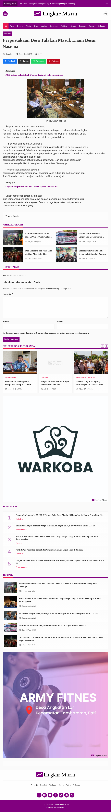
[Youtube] (50, 795)
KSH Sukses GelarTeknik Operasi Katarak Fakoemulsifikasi (34, 75)
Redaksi (43, 785)
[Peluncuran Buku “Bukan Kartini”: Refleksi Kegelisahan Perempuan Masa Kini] (20, 362)
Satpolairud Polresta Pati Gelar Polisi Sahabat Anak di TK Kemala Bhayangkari (92, 253)
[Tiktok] (61, 795)
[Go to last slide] (102, 346)
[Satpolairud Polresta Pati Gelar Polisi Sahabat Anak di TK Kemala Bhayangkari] (66, 254)
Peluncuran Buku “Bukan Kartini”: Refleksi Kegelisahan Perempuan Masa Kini (19, 384)
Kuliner (92, 26)
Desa (36, 26)
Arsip (12, 26)
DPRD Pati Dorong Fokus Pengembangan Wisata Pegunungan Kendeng (47, 3)
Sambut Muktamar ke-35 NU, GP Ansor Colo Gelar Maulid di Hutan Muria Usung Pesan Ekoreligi (59, 515)
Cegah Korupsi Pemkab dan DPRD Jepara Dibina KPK (31, 186)
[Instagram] (44, 795)
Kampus (82, 26)
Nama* (6, 322)
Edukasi (44, 26)
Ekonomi (54, 26)
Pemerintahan (21, 530)
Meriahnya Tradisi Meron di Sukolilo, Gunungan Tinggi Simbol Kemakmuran (89, 384)
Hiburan (73, 26)
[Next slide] (106, 346)
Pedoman (76, 785)
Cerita (28, 26)
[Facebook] (39, 795)
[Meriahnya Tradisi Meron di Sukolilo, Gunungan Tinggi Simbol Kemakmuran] (91, 362)
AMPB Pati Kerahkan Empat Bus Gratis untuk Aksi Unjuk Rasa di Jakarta (92, 236)
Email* (60, 322)
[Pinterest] (72, 795)
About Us (34, 785)
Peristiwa (7, 34)
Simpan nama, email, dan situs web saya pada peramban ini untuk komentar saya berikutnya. (47, 333)
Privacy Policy (65, 785)
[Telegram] (66, 795)
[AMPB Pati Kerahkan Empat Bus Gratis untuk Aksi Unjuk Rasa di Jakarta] (66, 237)
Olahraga (101, 26)
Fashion (64, 26)
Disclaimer (53, 785)
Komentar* (8, 294)
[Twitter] (55, 795)
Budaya (20, 26)
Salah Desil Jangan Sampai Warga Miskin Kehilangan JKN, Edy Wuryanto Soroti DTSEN (55, 526)
